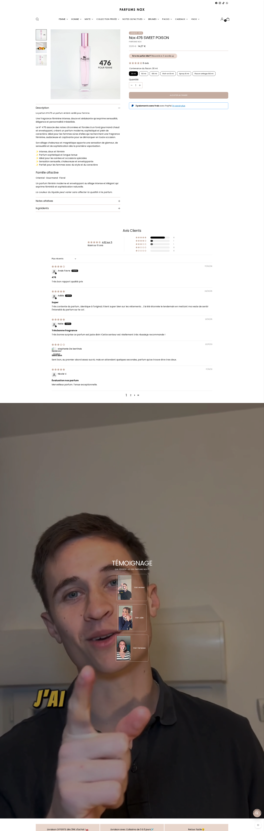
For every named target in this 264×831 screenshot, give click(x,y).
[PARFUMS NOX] (132, 9)
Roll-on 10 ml (168, 73)
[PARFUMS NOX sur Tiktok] (223, 3)
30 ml (133, 73)
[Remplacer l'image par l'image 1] (41, 34)
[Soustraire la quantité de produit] (131, 85)
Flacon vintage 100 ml (204, 73)
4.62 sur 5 (107, 242)
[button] (136, 63)
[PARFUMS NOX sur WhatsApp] (227, 3)
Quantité (133, 79)
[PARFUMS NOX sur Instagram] (220, 3)
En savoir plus (178, 105)
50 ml (143, 73)
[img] (58, 266)
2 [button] (130, 395)
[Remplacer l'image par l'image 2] (41, 47)
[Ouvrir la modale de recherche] (37, 19)
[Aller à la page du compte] (221, 19)
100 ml (154, 73)
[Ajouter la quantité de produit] (139, 85)
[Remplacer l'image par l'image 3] (41, 60)
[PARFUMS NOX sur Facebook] (216, 3)
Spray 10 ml (184, 73)
